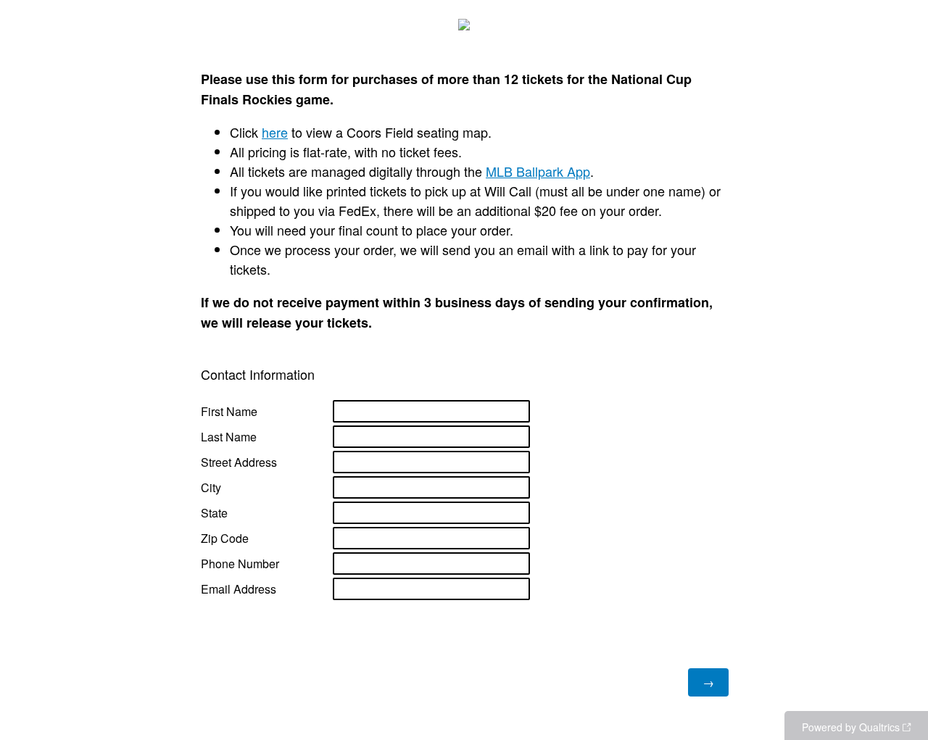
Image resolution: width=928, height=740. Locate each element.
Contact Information (258, 374)
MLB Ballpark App (538, 171)
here (275, 131)
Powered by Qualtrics (851, 727)
